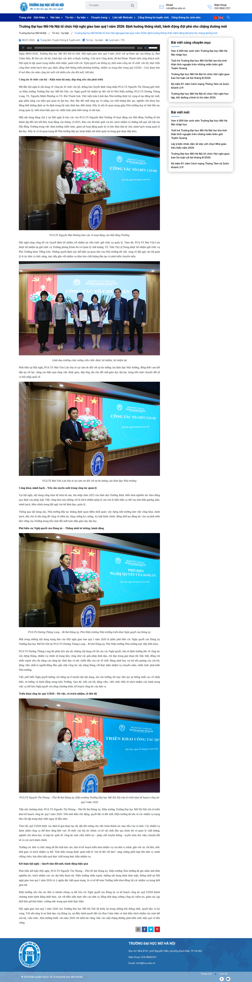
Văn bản (55, 17)
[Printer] (138, 929)
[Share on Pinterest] (157, 929)
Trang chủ (25, 17)
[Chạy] (23, 48)
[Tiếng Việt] (215, 18)
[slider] (153, 47)
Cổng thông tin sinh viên (186, 17)
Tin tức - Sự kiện (94, 40)
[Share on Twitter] (151, 929)
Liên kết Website (122, 17)
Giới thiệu (39, 17)
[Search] (130, 5)
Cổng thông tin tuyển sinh (153, 17)
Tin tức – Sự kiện (75, 17)
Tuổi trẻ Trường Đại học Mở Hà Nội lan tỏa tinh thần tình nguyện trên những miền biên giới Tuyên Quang (199, 64)
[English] (221, 18)
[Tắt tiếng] (146, 48)
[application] (89, 47)
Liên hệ (223, 973)
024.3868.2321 (222, 8)
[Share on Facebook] (144, 929)
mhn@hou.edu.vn (175, 8)
